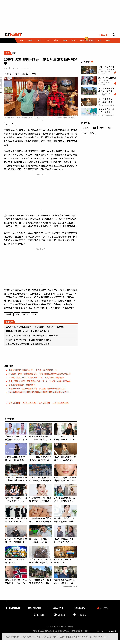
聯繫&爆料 (58, 608)
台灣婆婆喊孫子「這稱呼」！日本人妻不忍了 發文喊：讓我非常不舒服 (40, 520)
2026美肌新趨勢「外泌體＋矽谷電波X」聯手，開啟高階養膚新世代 (37, 392)
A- (13, 123)
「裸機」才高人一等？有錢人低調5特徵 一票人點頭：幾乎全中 (36, 377)
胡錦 (17, 73)
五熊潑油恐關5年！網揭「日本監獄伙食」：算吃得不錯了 (64, 499)
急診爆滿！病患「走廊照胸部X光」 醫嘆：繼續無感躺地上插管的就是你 (39, 373)
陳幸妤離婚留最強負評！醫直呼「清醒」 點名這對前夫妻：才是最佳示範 (65, 540)
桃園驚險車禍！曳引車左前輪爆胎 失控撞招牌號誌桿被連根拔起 (36, 388)
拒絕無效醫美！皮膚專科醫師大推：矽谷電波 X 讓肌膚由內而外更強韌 (65, 479)
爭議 (109, 127)
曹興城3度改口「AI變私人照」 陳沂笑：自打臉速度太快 (32, 370)
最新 (21, 40)
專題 (108, 40)
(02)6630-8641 (29, 402)
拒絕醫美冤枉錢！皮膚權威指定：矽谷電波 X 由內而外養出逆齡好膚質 (40, 499)
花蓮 (84, 132)
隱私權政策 (54, 636)
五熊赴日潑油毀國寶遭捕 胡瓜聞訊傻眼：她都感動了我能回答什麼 (16, 540)
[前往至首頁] (13, 34)
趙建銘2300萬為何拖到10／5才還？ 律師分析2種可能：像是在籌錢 (65, 581)
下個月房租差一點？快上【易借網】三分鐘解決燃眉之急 (16, 479)
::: (6, 43)
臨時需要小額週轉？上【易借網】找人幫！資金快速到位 (40, 540)
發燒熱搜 (103, 608)
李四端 (8, 73)
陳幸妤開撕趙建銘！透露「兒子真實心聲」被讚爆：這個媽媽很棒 (65, 458)
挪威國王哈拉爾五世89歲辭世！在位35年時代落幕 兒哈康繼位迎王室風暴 (16, 581)
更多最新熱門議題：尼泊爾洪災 (22, 384)
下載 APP (103, 34)
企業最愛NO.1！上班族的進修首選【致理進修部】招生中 (65, 438)
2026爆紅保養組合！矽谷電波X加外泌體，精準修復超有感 (64, 520)
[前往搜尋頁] (113, 34)
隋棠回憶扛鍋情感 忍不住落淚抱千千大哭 (16, 499)
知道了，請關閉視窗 (108, 631)
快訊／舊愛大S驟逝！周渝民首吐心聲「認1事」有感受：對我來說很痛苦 (39, 381)
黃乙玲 (85, 127)
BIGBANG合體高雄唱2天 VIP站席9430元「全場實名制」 (16, 520)
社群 (94, 127)
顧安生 (25, 73)
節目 (34, 73)
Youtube (62, 614)
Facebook (42, 614)
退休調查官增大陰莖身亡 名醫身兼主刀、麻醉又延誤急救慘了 (40, 438)
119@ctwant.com (60, 402)
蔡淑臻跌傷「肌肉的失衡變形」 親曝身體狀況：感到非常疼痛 (32, 335)
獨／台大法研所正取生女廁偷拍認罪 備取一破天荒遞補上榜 (40, 581)
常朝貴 (11, 68)
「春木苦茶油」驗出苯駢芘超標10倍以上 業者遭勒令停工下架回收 (40, 561)
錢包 (92, 132)
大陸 (102, 127)
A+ (7, 123)
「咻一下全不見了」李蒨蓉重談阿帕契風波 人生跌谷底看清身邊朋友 (16, 438)
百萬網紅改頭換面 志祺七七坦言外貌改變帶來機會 (27, 331)
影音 (99, 40)
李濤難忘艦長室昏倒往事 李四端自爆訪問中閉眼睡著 (28, 339)
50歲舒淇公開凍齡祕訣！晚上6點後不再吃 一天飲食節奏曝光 (16, 458)
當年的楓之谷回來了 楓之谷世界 (15, 561)
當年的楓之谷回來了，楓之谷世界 (65, 561)
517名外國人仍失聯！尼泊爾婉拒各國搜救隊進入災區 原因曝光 (40, 479)
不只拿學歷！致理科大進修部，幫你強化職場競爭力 (40, 458)
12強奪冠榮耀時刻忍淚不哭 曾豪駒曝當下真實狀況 (27, 344)
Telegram (81, 614)
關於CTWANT (34, 608)
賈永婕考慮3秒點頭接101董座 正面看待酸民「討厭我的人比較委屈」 (35, 326)
